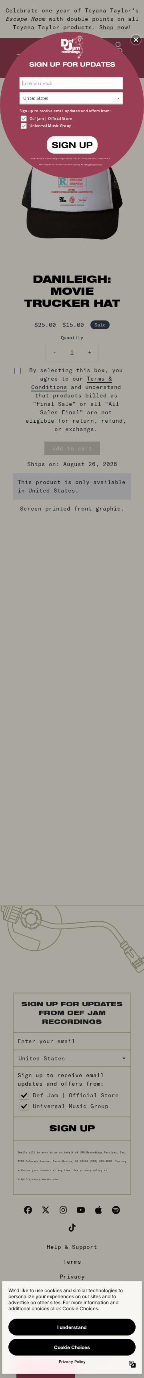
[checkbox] (72, 119)
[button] (136, 40)
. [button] (72, 144)
